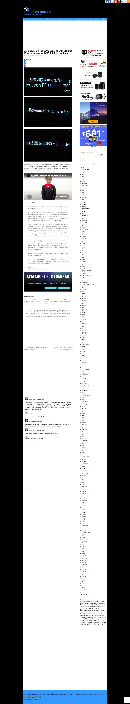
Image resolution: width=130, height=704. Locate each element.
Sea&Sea (84, 497)
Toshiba (84, 543)
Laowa (83, 353)
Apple (83, 194)
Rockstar (84, 481)
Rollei (83, 484)
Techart (83, 528)
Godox (83, 291)
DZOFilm (84, 259)
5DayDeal (82, 601)
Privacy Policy (65, 694)
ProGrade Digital (86, 472)
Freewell (84, 279)
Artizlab (84, 201)
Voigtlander (85, 559)
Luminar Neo (90, 612)
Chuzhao (84, 238)
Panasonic (84, 440)
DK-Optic (84, 254)
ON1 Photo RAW (97, 612)
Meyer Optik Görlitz (87, 396)
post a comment (50, 303)
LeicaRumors (52, 19)
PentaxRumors (62, 19)
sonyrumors (99, 619)
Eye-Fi (83, 272)
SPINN (83, 523)
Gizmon (84, 289)
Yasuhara (84, 571)
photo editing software (90, 615)
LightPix (84, 371)
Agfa (83, 180)
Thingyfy (84, 530)
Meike (83, 389)
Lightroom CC (83, 612)
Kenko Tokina (85, 334)
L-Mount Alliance (99, 610)
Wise (83, 566)
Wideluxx (84, 564)
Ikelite (83, 314)
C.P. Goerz (84, 222)
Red (83, 477)
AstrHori (84, 204)
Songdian (84, 516)
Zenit (83, 582)
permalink (26, 303)
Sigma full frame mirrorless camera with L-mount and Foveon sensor (46, 301)
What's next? (83, 624)
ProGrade (84, 470)
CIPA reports (100, 603)
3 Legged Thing (86, 169)
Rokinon (84, 482)
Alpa (83, 187)
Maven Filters (85, 385)
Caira (83, 224)
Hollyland (84, 309)
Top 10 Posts (85, 539)
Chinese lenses (92, 603)
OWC (83, 436)
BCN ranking (93, 601)
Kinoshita (84, 335)
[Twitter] (48, 63)
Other (83, 435)
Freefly (83, 277)
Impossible (84, 318)
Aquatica (84, 196)
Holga (83, 307)
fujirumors (91, 608)
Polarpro (84, 461)
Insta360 (84, 319)
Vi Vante (84, 551)
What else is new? (96, 624)
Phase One (84, 449)
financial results (85, 606)
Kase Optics (85, 332)
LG (82, 367)
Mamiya (84, 380)
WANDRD (84, 560)
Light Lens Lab (85, 369)
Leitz (83, 360)
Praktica (84, 466)
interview (97, 608)
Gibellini (84, 288)
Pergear (83, 447)
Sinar (83, 505)
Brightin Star (85, 219)
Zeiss (83, 578)
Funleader (84, 282)
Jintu (83, 325)
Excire (83, 268)
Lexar (83, 366)
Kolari (83, 341)
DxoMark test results (100, 604)
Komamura (84, 342)
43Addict (97, 19)
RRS (83, 488)
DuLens (84, 256)
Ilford (83, 316)
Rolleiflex (84, 486)
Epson (83, 263)
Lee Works (84, 357)
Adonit (83, 176)
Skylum (84, 511)
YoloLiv (84, 575)
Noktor (83, 420)
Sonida (83, 520)
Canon (83, 227)
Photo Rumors (41, 11)
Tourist (83, 544)
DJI (82, 250)
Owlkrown (84, 438)
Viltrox (83, 553)
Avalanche (84, 210)
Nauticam (84, 408)
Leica (83, 358)
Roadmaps (92, 619)
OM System (84, 429)
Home (26, 19)
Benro (83, 213)
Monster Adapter (86, 404)
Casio (83, 231)
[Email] (48, 65)
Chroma (84, 236)
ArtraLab (84, 203)
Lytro (83, 376)
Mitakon (84, 403)
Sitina (83, 509)
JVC (83, 328)
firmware (92, 606)
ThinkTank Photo (86, 532)
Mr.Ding (84, 406)
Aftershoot (84, 178)
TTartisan (84, 546)
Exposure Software (86, 270)
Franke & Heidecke (86, 275)
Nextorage (84, 412)
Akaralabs (84, 183)
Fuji (83, 281)
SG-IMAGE (84, 500)
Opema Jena (85, 433)
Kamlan (84, 330)
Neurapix (84, 410)
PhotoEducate (85, 451)
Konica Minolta (85, 344)
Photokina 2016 (92, 617)
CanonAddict (89, 19)
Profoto (83, 468)
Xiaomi (83, 567)
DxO (83, 257)
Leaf (83, 355)
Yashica (84, 569)
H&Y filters (84, 296)
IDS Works (84, 312)
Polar (83, 458)
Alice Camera (85, 185)
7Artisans (84, 171)
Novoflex (84, 424)
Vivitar (83, 557)
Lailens (83, 351)
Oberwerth (84, 426)
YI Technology (85, 573)
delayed (94, 604)
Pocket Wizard (85, 456)
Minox (83, 399)
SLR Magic (84, 513)
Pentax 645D (82, 613)
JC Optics (84, 323)
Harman (84, 300)
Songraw (84, 518)
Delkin (83, 249)
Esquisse (84, 266)
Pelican (83, 443)
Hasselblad (84, 302)
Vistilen (84, 555)
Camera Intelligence (87, 226)
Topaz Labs (84, 541)
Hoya (83, 311)
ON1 (83, 431)
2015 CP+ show (87, 601)
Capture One (85, 229)
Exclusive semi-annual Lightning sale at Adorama (35, 348)
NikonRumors (42, 19)
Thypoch (84, 534)
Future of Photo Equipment (88, 284)
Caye (83, 233)
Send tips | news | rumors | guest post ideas (90, 164)
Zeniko (83, 580)
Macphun (84, 378)
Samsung (84, 489)
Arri (83, 199)
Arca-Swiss (84, 197)
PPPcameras (85, 463)
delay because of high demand (86, 604)
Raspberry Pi (85, 474)
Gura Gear (84, 295)
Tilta (83, 536)
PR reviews (84, 465)
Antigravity (84, 192)
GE (82, 286)
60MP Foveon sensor (50, 300)
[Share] (48, 66)
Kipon (83, 337)
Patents (103, 611)
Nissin (83, 417)
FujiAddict (71, 19)
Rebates (87, 619)
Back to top (29, 488)
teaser (82, 620)
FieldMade (84, 273)
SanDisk (84, 493)
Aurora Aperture (86, 208)
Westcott (84, 562)
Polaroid (84, 459)
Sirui (83, 507)
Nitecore (84, 419)
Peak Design (85, 442)
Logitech (84, 373)
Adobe (83, 174)
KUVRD (84, 348)
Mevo (83, 394)
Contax (83, 240)
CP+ (105, 603)
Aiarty (83, 181)
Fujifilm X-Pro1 (100, 606)
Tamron (84, 527)
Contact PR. (42, 697)
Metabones (84, 390)
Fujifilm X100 (83, 608)
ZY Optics (84, 589)
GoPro (83, 293)
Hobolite (84, 305)
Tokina (83, 537)
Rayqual (84, 475)
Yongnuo (84, 576)
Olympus (84, 428)
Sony (83, 521)
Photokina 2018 (100, 617)
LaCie (83, 350)
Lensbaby (84, 364)
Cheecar (84, 234)
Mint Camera (85, 401)
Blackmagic (85, 215)
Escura (83, 265)
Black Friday (100, 601)
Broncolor (84, 220)
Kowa (83, 346)
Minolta (84, 397)
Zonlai (83, 587)
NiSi (83, 415)
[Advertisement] (48, 35)
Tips (103, 19)
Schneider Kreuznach (87, 495)
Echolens (84, 261)
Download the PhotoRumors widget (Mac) (32, 696)
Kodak (83, 339)
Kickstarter (84, 610)
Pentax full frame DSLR (90, 613)
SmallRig (84, 514)
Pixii (83, 454)
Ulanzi (83, 548)
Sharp (83, 502)
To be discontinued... (91, 620)
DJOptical (84, 252)
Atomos (84, 206)
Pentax (83, 445)
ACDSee (84, 172)
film (105, 604)
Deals (83, 247)
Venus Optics (85, 550)
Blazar (83, 217)
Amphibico (84, 190)
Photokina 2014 (84, 617)
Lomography (85, 374)
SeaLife (84, 498)
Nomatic (84, 422)
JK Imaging (84, 327)
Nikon (83, 413)
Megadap (84, 387)
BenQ (83, 211)
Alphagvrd (84, 188)
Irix (83, 321)
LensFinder (33, 19)
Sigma (37, 300)
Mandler (84, 381)
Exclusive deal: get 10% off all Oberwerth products (63, 348)
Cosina (83, 243)
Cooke (83, 242)
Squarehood (85, 525)
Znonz (83, 585)
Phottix (83, 452)
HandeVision (85, 298)
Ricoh (83, 479)
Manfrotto (84, 383)
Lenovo (84, 362)
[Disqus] (48, 419)
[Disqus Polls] (48, 374)
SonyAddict (80, 19)
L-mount (90, 610)
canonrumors (84, 603)
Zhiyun (83, 583)
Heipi (83, 304)
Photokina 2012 (100, 615)
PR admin (28, 55)
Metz (83, 392)
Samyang (84, 491)
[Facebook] (48, 61)
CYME (83, 245)
